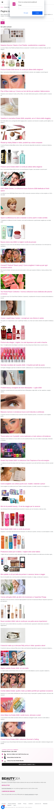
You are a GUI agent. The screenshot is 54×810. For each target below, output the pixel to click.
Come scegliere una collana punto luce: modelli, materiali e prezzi (23, 483)
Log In (15, 805)
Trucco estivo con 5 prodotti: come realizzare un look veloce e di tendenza (26, 436)
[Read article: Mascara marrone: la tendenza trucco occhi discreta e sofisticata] (27, 401)
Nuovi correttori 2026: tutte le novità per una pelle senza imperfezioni (24, 621)
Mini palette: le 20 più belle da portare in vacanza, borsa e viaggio (23, 574)
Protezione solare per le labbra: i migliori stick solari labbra (20, 551)
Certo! (37, 13)
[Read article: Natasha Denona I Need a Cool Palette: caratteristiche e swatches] (27, 36)
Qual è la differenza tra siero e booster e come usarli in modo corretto (24, 218)
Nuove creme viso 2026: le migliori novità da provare (18, 242)
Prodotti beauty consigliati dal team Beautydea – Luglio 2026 (21, 387)
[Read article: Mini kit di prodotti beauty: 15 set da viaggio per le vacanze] (27, 496)
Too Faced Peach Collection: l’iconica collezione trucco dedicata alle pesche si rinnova (26, 292)
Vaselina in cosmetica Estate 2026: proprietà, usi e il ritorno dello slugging (25, 118)
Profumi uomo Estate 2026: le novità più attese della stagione (21, 167)
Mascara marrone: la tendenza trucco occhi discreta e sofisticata (22, 412)
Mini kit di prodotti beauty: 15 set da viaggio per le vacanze (20, 506)
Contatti (19, 803)
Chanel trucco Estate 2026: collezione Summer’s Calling (20, 739)
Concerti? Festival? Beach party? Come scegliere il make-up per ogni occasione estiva (24, 266)
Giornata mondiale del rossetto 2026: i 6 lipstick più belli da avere (23, 365)
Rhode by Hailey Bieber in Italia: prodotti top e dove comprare (21, 142)
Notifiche (3, 805)
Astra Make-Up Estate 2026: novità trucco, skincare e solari (21, 715)
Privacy (24, 803)
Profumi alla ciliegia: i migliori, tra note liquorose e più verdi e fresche (24, 342)
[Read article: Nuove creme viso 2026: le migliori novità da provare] (27, 231)
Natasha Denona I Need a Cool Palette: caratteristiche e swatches (23, 45)
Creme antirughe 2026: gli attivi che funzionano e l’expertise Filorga (23, 597)
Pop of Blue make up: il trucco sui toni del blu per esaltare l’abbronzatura (25, 91)
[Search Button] (3, 22)
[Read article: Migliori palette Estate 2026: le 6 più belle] (27, 658)
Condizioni (31, 803)
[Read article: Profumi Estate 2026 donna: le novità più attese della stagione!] (27, 59)
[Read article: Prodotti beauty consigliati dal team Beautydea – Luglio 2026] (27, 377)
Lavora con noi (38, 803)
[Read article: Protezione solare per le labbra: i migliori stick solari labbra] (27, 541)
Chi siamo (4, 803)
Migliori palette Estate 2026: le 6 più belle (14, 668)
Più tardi (26, 13)
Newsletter (45, 803)
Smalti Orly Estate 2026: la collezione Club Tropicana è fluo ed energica (25, 460)
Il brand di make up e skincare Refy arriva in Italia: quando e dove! (23, 645)
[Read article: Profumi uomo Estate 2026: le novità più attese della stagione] (27, 156)
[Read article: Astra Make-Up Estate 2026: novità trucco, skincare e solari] (27, 705)
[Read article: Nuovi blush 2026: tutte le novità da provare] (27, 518)
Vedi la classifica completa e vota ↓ (27, 764)
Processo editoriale (12, 803)
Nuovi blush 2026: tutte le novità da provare (15, 529)
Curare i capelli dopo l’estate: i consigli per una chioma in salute (22, 318)
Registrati (9, 805)
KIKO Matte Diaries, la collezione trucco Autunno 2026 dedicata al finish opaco (25, 189)
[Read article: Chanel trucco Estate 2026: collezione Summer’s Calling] (27, 729)
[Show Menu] (2, 2)
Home (2, 7)
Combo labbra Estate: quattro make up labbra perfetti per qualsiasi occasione (27, 691)
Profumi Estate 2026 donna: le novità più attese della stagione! (22, 69)
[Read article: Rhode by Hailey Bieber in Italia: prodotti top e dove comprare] (27, 132)
